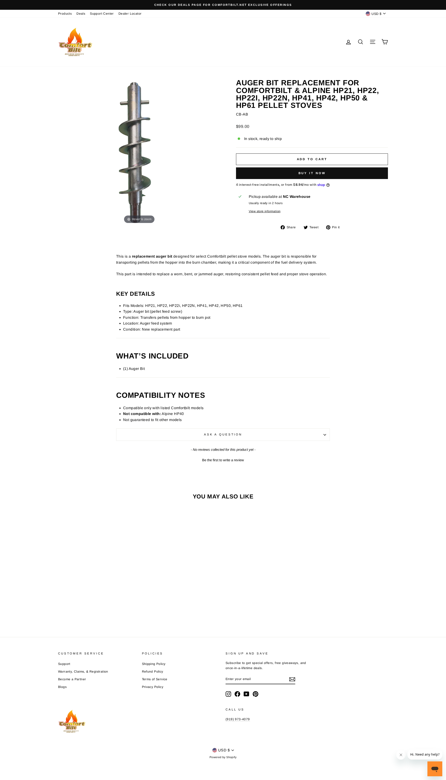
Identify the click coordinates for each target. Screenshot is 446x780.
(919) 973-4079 (238, 719)
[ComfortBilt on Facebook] (237, 694)
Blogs (62, 687)
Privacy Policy (153, 687)
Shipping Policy (154, 664)
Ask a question (223, 434)
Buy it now (312, 173)
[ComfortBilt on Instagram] (228, 694)
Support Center (102, 13)
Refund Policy (152, 671)
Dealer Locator (130, 13)
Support (64, 664)
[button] (223, 459)
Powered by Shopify (223, 757)
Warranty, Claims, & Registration (83, 671)
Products (65, 13)
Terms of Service (154, 679)
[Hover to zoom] (139, 152)
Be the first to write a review (223, 460)
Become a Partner (72, 679)
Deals (80, 13)
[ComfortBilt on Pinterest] (255, 694)
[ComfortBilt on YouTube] (246, 694)
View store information (265, 211)
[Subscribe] (292, 679)
